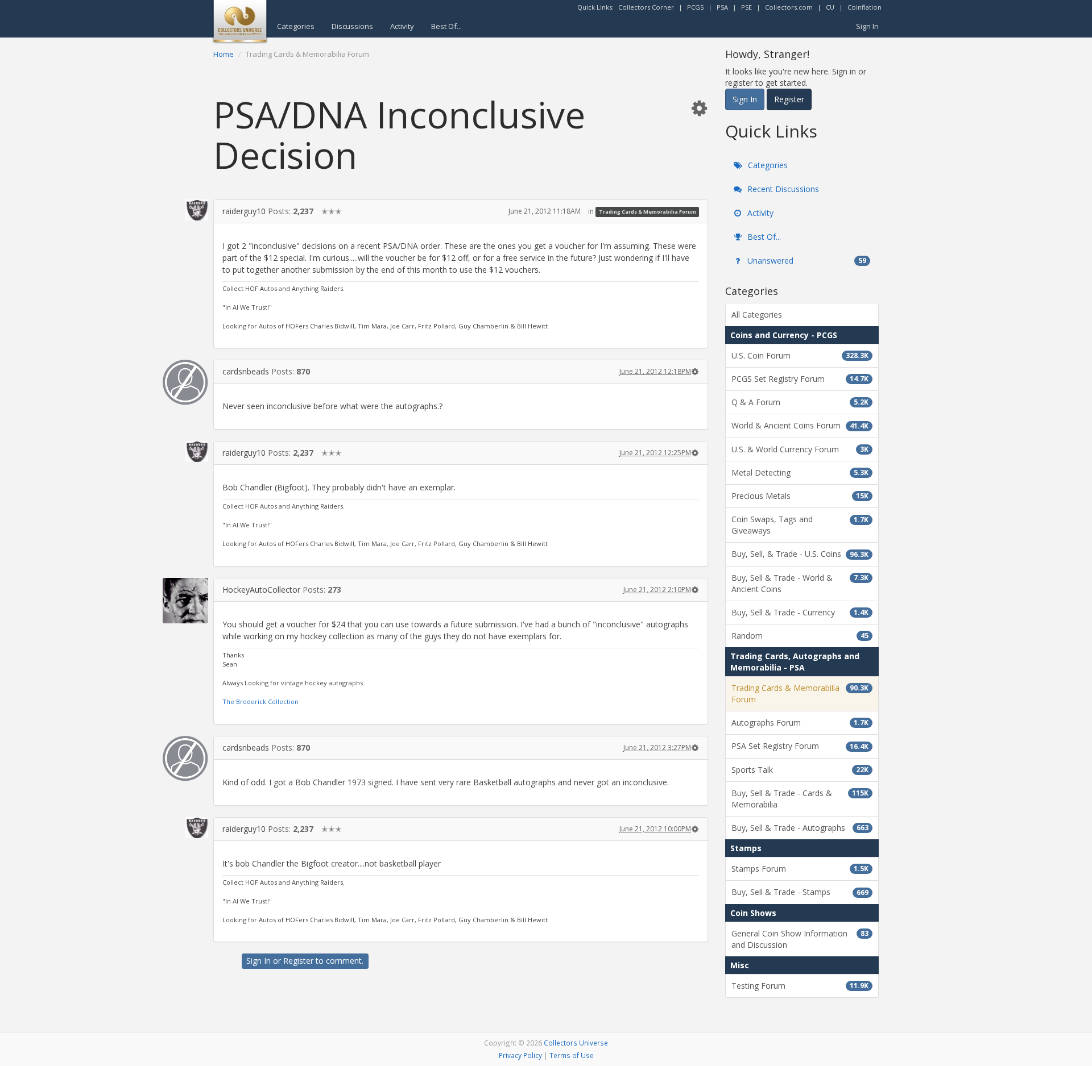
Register (298, 960)
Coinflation (864, 7)
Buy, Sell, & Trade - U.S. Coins (799, 553)
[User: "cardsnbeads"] (185, 382)
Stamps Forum (799, 868)
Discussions (352, 26)
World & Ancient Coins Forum (799, 425)
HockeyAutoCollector (261, 589)
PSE (746, 7)
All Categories (756, 314)
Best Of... (446, 26)
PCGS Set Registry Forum (799, 378)
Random (799, 635)
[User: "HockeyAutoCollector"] (185, 600)
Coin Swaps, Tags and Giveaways (799, 525)
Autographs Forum (799, 722)
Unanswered (805, 260)
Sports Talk (799, 769)
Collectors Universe (576, 1042)
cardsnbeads (245, 371)
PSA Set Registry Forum (799, 745)
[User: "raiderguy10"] (185, 209)
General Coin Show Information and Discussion (799, 939)
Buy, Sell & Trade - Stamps (799, 891)
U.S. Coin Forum (799, 355)
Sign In (867, 26)
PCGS (695, 7)
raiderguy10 (244, 211)
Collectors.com (789, 7)
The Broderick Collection (260, 701)
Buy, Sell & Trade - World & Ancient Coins (799, 583)
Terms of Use (571, 1055)
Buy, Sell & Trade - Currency (799, 612)
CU (830, 7)
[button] (699, 107)
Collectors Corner (646, 7)
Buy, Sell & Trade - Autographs (799, 827)
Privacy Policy (520, 1055)
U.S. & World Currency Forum (799, 449)
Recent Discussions (782, 189)
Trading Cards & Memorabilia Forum (647, 211)
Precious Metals (799, 495)
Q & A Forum (799, 402)
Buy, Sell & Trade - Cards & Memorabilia (799, 799)
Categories (296, 26)
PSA (722, 7)
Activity (402, 26)
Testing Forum (799, 985)
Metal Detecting (799, 472)
